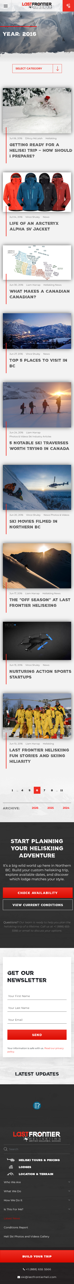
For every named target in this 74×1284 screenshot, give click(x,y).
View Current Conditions (38, 904)
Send (37, 1034)
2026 (35, 808)
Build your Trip (37, 1256)
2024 (66, 808)
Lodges (25, 1167)
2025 (50, 808)
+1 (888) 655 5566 (38, 1269)
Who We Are (12, 1182)
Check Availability (38, 892)
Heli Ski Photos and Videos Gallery (26, 1236)
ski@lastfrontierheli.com (39, 1277)
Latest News (12, 1218)
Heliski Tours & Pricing (39, 1160)
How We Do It (13, 1200)
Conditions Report (16, 1227)
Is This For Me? (13, 1209)
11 (61, 790)
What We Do (12, 1191)
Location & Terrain (36, 1174)
